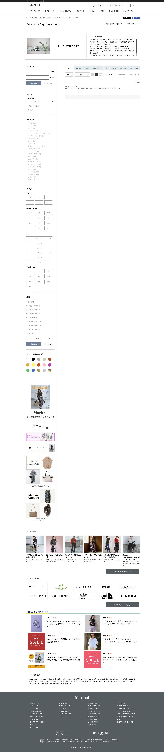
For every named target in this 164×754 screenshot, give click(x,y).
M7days (92, 11)
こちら (96, 741)
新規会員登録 (63, 703)
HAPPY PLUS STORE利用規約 (126, 714)
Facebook (136, 18)
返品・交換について (94, 714)
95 (30, 276)
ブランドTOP (131, 24)
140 (48, 282)
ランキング (80, 11)
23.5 (48, 213)
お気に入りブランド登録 (112, 24)
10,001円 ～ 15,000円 (33, 321)
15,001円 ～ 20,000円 (33, 325)
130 (39, 282)
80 (39, 271)
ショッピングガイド (94, 703)
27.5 (39, 228)
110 (48, 276)
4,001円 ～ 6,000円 (33, 310)
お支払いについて (93, 708)
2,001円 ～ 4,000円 (33, 306)
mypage (95, 5)
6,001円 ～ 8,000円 (33, 313)
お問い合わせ (92, 724)
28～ (48, 228)
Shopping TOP (34, 703)
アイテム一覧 (35, 11)
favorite (104, 5)
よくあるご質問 (93, 722)
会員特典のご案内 (93, 716)
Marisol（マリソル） (31, 18)
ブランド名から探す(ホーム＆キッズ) (49, 18)
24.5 (39, 218)
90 (48, 271)
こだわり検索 (113, 11)
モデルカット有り (135, 74)
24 (30, 218)
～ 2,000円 (30, 302)
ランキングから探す (36, 714)
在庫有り (110, 74)
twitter (127, 18)
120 (30, 282)
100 (39, 276)
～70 (30, 271)
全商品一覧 (33, 724)
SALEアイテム (129, 11)
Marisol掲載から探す (36, 711)
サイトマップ (121, 703)
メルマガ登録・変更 (65, 714)
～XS (30, 197)
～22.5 (30, 213)
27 (30, 228)
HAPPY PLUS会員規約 (123, 711)
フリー (48, 203)
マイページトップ (64, 706)
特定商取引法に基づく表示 (125, 722)
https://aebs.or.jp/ (104, 741)
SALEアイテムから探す (37, 716)
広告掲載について (122, 706)
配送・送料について (94, 706)
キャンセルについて (94, 711)
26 (39, 223)
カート (99, 5)
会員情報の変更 (64, 711)
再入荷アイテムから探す (37, 722)
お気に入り (62, 716)
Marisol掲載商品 (65, 11)
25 (48, 218)
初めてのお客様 (93, 719)
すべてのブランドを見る (123, 605)
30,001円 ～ (30, 333)
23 (39, 213)
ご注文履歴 (62, 708)
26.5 (48, 223)
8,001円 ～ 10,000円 (33, 317)
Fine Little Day (35, 102)
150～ (30, 287)
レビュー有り (121, 74)
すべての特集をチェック (123, 571)
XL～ (39, 203)
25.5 (30, 223)
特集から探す (34, 719)
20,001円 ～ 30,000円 (33, 329)
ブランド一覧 (49, 11)
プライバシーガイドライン (125, 708)
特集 (102, 11)
